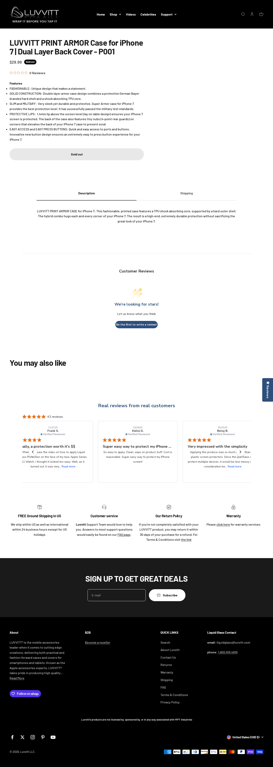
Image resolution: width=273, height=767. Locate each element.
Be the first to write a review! (136, 324)
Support (166, 14)
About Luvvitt (170, 650)
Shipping (166, 680)
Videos (131, 14)
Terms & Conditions (174, 695)
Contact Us (168, 657)
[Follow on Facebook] (12, 737)
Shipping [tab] (186, 193)
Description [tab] (86, 193)
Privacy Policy (170, 702)
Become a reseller (97, 642)
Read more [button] (67, 466)
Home (101, 14)
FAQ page (124, 534)
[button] (33, 452)
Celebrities (148, 14)
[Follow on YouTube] (53, 737)
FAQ (163, 687)
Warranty (166, 672)
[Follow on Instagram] (32, 737)
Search (165, 642)
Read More (17, 678)
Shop (113, 14)
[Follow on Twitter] (22, 737)
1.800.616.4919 (227, 652)
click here (223, 524)
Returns (166, 665)
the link (186, 539)
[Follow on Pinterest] (43, 737)
